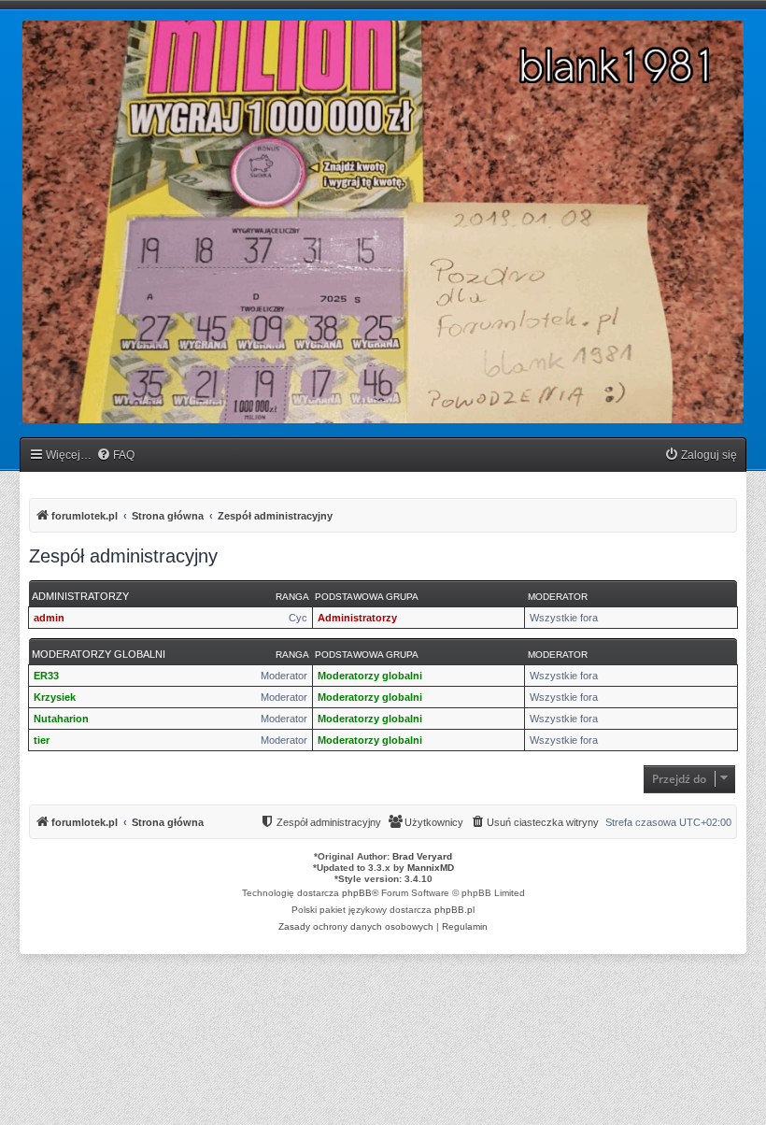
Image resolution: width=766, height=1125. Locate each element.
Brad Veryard (422, 856)
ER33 (46, 675)
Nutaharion (61, 718)
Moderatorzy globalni (98, 654)
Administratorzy (80, 596)
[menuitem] (115, 455)
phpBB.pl (454, 909)
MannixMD (430, 867)
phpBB (357, 893)
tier (42, 740)
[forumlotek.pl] (383, 222)
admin (49, 617)
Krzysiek (55, 697)
